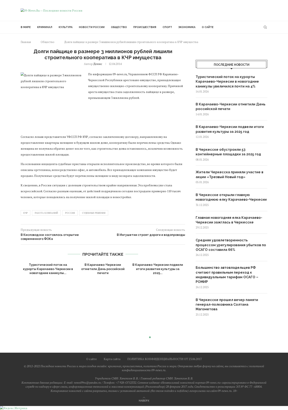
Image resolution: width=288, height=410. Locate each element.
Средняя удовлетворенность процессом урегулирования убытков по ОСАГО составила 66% (231, 245)
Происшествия (144, 27)
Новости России (92, 27)
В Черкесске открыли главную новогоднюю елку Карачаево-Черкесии (231, 197)
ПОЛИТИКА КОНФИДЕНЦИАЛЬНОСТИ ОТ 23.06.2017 (164, 359)
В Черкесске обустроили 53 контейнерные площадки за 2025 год (228, 152)
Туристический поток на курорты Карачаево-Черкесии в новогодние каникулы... (48, 269)
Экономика (186, 27)
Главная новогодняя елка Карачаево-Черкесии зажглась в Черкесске (229, 220)
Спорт (167, 27)
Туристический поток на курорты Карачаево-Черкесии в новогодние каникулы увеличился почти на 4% (227, 81)
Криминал (44, 27)
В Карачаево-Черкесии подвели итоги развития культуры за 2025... (157, 269)
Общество (119, 27)
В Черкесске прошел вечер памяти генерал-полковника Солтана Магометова (227, 304)
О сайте (208, 27)
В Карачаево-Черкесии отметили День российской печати (103, 269)
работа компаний (46, 212)
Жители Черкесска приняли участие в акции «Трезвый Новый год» (229, 174)
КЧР (25, 212)
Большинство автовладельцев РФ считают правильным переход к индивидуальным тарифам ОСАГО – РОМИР (227, 275)
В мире (26, 27)
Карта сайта (112, 359)
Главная (26, 42)
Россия (70, 212)
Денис (97, 64)
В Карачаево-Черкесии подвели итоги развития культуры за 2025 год (230, 129)
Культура (66, 27)
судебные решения (93, 212)
